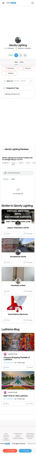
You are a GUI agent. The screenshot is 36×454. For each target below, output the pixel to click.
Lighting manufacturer (12, 94)
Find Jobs (6, 435)
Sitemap (30, 438)
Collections (18, 436)
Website (11, 73)
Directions (10, 68)
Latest (13, 179)
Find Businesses (18, 433)
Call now (28, 68)
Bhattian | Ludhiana (24, 48)
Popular (5, 179)
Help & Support (30, 436)
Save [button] (8, 233)
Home (6, 433)
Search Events (30, 435)
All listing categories (18, 438)
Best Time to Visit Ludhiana (16, 396)
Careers (6, 438)
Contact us (6, 436)
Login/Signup (6, 440)
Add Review (11, 451)
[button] (16, 55)
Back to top (32, 443)
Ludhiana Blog (30, 433)
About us (18, 435)
